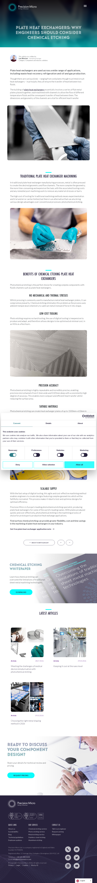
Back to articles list (40, 543)
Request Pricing (20, 775)
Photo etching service (36, 832)
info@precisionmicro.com (22, 859)
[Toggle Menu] (85, 6)
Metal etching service (36, 834)
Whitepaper (56, 834)
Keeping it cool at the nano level (68, 666)
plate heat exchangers (34, 89)
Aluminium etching (35, 840)
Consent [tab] (16, 423)
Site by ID (34, 865)
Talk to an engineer (59, 829)
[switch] (36, 455)
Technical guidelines (15, 837)
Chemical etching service (37, 829)
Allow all (79, 465)
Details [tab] (48, 423)
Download (21, 592)
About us (11, 829)
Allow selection (48, 465)
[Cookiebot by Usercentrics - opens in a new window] (84, 416)
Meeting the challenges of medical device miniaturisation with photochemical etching (26, 669)
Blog (10, 834)
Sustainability (13, 832)
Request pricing (58, 832)
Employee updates (15, 840)
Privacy (11, 865)
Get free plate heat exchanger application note (30, 529)
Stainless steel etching (36, 837)
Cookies (25, 865)
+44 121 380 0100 (23, 857)
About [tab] (80, 423)
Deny (18, 465)
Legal (18, 865)
